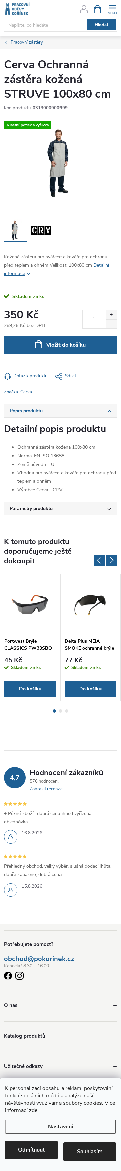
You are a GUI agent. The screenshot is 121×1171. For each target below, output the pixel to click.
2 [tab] (60, 711)
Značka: (18, 392)
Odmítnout (31, 1150)
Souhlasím (90, 1151)
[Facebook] (8, 977)
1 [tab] (54, 711)
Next (111, 560)
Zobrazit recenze (46, 789)
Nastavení (60, 1126)
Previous (99, 560)
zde (33, 1110)
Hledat (101, 25)
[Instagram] (19, 977)
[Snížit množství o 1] (111, 323)
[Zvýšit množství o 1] (111, 314)
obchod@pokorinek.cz (39, 958)
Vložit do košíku (66, 345)
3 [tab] (66, 711)
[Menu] (112, 9)
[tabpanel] (30, 637)
